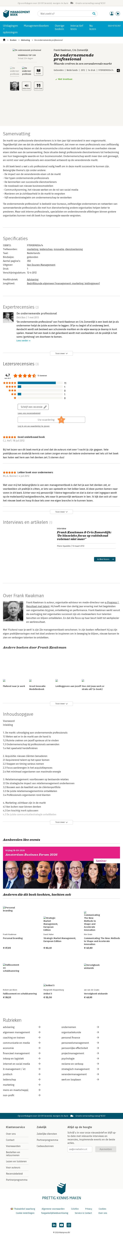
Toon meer (60, 353)
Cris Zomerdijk (80, 50)
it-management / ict (14, 1069)
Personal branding (13, 938)
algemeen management (16, 1032)
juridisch (7, 1074)
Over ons (11, 1133)
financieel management (16, 1053)
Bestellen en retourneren (13, 1154)
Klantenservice (15, 1127)
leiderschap (46, 249)
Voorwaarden (13, 1146)
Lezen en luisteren (16, 1161)
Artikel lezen (103, 559)
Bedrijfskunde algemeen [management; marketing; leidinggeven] (63, 283)
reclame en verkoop (72, 1063)
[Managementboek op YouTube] (61, 1225)
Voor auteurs (13, 1167)
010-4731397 (114, 25)
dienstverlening (74, 249)
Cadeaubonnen (45, 1146)
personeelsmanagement (75, 1042)
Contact (10, 1140)
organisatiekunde (71, 1032)
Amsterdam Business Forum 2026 (31, 855)
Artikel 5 (48, 993)
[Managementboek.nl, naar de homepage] (16, 17)
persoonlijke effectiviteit (75, 1048)
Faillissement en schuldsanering (20, 993)
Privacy (88, 1209)
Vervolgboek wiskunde (96, 993)
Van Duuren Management (41, 264)
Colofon (75, 1209)
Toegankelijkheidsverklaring (54, 1213)
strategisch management (76, 1069)
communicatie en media (16, 1042)
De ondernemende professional (48, 40)
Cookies (102, 1209)
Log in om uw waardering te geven (34, 426)
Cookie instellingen (25, 1213)
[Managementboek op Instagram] (69, 1225)
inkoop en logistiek (13, 1058)
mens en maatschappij (15, 1090)
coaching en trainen (14, 1037)
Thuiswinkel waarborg (24, 1209)
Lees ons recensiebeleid (29, 413)
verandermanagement (74, 1074)
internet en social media (16, 1063)
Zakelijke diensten (47, 1133)
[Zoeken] (94, 14)
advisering (9, 1027)
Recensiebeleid (14, 1173)
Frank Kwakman (62, 50)
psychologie (68, 1058)
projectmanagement (73, 1053)
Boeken (13, 40)
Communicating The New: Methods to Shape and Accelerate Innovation (102, 941)
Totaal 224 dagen (25, 58)
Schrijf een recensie (31, 406)
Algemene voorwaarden (53, 1209)
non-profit (8, 1095)
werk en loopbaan (71, 1079)
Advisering (25, 40)
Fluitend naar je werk (14, 686)
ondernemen (69, 1027)
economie (8, 1048)
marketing (32, 249)
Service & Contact (83, 1213)
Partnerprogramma (16, 1179)
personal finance (71, 1037)
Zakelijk (41, 1127)
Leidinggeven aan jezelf (68, 686)
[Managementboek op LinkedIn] (54, 1225)
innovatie (59, 249)
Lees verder (22, 340)
